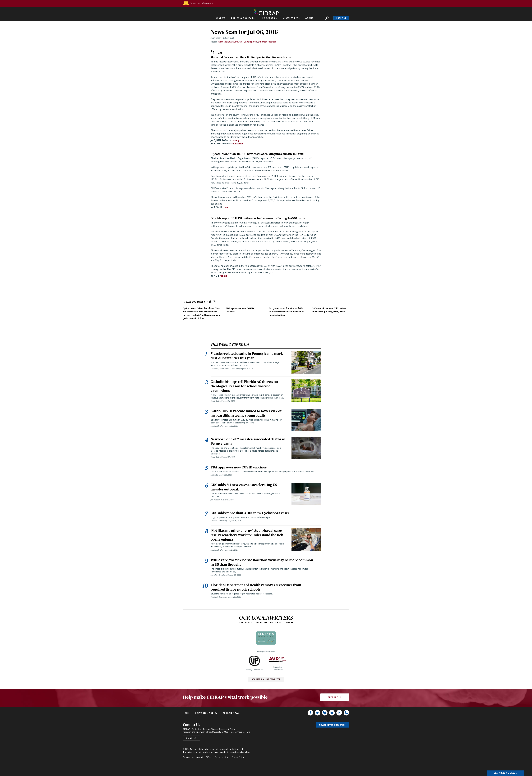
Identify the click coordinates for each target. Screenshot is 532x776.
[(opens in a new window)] (198, 3)
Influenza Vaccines (267, 41)
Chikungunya (250, 41)
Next (214, 301)
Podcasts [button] (268, 18)
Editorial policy (206, 713)
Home (186, 713)
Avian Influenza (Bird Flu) (230, 41)
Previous (210, 301)
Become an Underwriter (266, 679)
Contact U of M (221, 757)
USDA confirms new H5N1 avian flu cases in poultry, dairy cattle (329, 310)
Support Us (335, 697)
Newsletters (291, 18)
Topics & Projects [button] (243, 18)
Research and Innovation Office (197, 757)
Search (327, 18)
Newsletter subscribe (332, 725)
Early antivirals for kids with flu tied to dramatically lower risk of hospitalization (286, 311)
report (226, 207)
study (236, 140)
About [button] (309, 18)
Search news (231, 713)
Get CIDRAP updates (505, 773)
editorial (238, 143)
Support (341, 18)
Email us (191, 738)
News (221, 18)
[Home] (265, 11)
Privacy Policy (238, 757)
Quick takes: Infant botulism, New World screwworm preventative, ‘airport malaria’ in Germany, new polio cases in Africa (201, 313)
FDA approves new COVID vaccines (240, 310)
